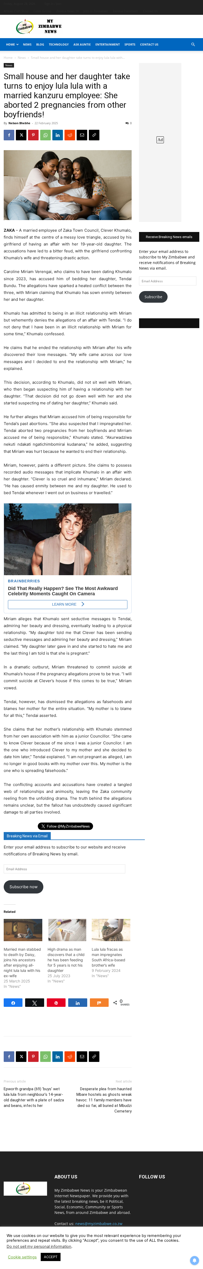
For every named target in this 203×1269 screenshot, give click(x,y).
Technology (59, 44)
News (27, 44)
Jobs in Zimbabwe (96, 11)
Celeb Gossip (42, 11)
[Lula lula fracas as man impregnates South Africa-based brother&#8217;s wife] (111, 930)
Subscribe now (24, 886)
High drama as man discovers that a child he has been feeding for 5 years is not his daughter (66, 960)
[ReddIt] (69, 135)
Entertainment (107, 44)
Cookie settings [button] (22, 1257)
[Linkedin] (57, 135)
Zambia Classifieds (125, 11)
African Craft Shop (16, 11)
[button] (193, 44)
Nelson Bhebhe (19, 123)
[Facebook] (9, 135)
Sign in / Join (53, 4)
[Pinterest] (33, 135)
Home (10, 44)
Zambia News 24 (67, 11)
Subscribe (153, 296)
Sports (129, 44)
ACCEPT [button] (50, 1257)
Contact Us (150, 11)
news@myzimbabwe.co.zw (98, 1223)
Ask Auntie (82, 44)
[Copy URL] (94, 135)
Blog (40, 44)
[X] (21, 135)
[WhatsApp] (45, 135)
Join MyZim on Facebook (169, 323)
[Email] (82, 135)
